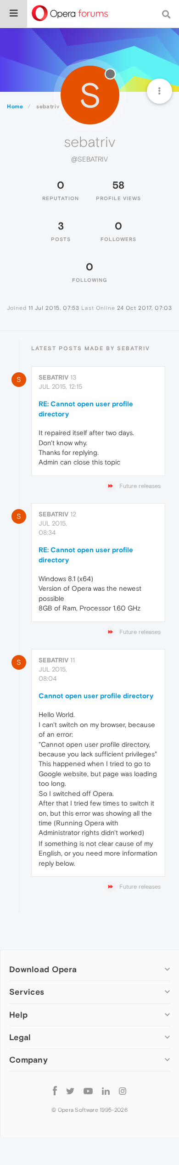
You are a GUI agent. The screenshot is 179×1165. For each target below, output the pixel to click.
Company (28, 1059)
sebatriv (53, 377)
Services (26, 992)
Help (18, 1014)
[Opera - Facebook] (55, 1091)
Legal (20, 1037)
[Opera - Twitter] (70, 1091)
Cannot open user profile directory (96, 696)
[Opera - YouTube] (88, 1091)
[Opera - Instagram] (122, 1091)
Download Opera (43, 969)
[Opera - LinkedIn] (105, 1091)
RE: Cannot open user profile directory (86, 408)
